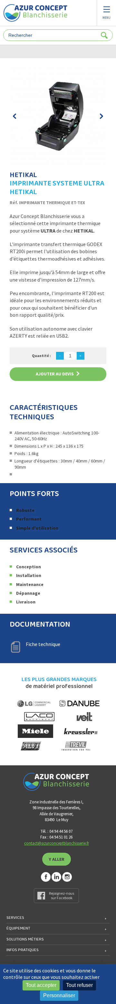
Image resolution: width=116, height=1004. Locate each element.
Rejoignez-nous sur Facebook (61, 895)
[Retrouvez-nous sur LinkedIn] (56, 877)
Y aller (56, 859)
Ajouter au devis (55, 374)
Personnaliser (59, 995)
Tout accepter (41, 985)
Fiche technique (43, 644)
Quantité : (41, 355)
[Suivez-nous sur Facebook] (46, 877)
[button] (14, 116)
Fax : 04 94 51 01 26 (56, 837)
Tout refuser (79, 985)
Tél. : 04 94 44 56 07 (56, 831)
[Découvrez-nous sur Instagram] (67, 877)
